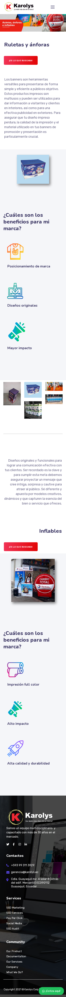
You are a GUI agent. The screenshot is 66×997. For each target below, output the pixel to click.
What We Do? (14, 972)
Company (12, 967)
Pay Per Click (14, 918)
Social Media (14, 923)
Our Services (14, 961)
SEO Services (14, 912)
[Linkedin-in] (25, 844)
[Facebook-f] (13, 844)
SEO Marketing (15, 907)
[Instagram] (19, 844)
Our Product (14, 951)
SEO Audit (12, 928)
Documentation (16, 956)
